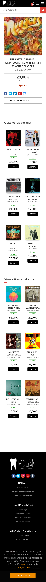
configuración (23, 567)
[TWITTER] (18, 476)
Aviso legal (23, 509)
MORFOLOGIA (13, 149)
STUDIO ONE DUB (32, 353)
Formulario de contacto (23, 496)
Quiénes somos (23, 535)
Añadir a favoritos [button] (21, 100)
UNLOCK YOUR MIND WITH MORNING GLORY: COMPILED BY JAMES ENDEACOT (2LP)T (13, 306)
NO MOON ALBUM (32, 244)
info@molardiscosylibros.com (23, 492)
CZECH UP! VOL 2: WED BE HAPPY (32, 400)
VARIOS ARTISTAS (23, 70)
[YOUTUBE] (28, 476)
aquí (23, 564)
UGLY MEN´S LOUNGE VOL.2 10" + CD (13, 353)
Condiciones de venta (23, 513)
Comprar (13, 166)
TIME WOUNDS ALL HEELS (13, 197)
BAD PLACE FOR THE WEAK (32, 197)
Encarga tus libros (23, 539)
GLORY (13, 243)
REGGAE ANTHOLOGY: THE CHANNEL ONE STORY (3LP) (32, 306)
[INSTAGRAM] (23, 476)
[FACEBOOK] (14, 476)
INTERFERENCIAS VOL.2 (13, 400)
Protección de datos (23, 517)
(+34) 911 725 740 (23, 488)
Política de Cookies (23, 521)
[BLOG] (32, 476)
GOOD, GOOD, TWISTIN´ (32, 150)
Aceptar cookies (22, 575)
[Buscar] (43, 10)
